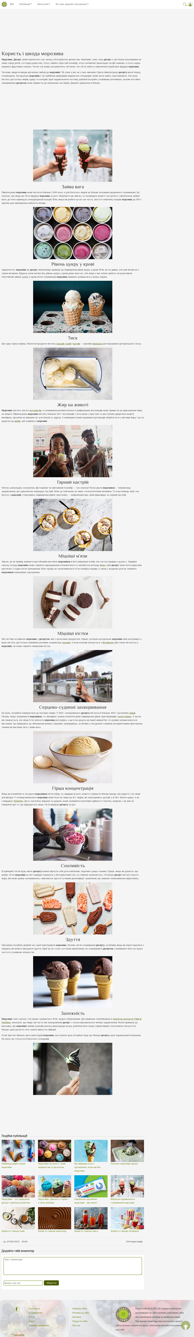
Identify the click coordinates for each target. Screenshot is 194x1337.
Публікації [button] (24, 4)
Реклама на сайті (80, 1313)
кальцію (66, 642)
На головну (34, 1308)
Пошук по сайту (80, 1321)
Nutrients (18, 801)
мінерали (97, 343)
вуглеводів (35, 410)
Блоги (32, 1321)
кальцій (60, 343)
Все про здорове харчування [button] (71, 4)
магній (76, 343)
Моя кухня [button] (42, 4)
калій (68, 343)
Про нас (76, 1325)
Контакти (76, 1317)
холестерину (124, 716)
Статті (32, 1317)
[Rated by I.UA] (18, 1335)
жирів (17, 421)
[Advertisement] (97, 27)
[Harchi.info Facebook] (17, 1309)
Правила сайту (79, 1308)
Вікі (12, 4)
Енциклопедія (35, 1313)
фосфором (108, 642)
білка (102, 565)
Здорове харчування (39, 1325)
